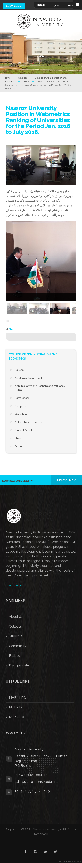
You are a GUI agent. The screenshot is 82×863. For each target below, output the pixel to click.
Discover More (66, 480)
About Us (15, 617)
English (42, 5)
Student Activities (25, 430)
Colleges (23, 77)
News (26, 81)
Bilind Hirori (76, 861)
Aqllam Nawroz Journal (29, 422)
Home (7, 77)
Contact (19, 446)
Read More (16, 585)
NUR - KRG (16, 717)
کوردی (71, 5)
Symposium (22, 406)
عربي (56, 5)
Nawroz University (46, 829)
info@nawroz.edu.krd (31, 775)
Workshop (21, 414)
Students (15, 636)
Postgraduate (18, 665)
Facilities (14, 656)
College (19, 369)
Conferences (22, 397)
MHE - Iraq (16, 707)
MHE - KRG (17, 698)
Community (17, 646)
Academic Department (28, 378)
